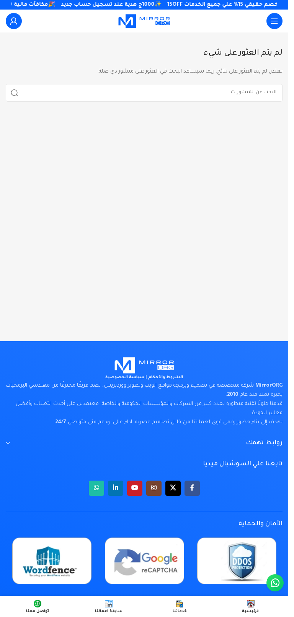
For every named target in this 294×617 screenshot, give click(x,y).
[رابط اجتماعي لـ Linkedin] (115, 488)
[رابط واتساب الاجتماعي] (96, 488)
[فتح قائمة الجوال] (274, 21)
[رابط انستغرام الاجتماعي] (154, 488)
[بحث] (14, 93)
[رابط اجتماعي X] (173, 488)
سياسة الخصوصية (124, 377)
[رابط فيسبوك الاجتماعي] (192, 488)
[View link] (14, 21)
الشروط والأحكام (165, 377)
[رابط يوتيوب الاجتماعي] (134, 488)
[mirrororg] (144, 365)
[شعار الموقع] (144, 21)
